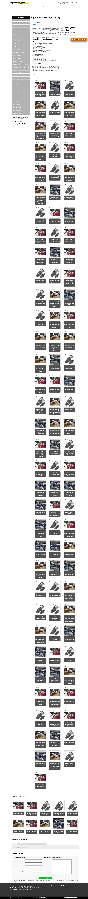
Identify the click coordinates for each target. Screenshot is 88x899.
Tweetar (34, 24)
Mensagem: (49, 860)
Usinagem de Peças (16, 104)
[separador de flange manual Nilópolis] (69, 504)
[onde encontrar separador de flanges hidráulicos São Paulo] (40, 380)
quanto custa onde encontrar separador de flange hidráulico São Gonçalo (69, 178)
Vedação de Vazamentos (17, 110)
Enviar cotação (45, 878)
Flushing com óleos (16, 37)
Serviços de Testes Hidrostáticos (19, 80)
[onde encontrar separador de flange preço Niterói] (55, 651)
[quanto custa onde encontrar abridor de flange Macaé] (69, 423)
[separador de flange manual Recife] (40, 273)
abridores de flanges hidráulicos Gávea (55, 573)
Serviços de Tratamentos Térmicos (19, 83)
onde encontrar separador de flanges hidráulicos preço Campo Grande (69, 534)
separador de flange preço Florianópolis (69, 764)
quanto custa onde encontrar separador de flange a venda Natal (40, 157)
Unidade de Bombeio (16, 101)
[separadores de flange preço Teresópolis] (55, 545)
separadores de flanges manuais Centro (55, 368)
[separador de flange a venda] (45, 806)
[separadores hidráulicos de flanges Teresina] (55, 671)
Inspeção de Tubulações (17, 49)
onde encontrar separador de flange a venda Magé (69, 241)
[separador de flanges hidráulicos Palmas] (69, 735)
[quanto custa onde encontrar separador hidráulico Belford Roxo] (69, 336)
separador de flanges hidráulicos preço (72, 832)
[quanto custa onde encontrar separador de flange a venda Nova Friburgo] (40, 735)
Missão (42, 7)
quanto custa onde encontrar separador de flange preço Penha (40, 369)
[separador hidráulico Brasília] (55, 524)
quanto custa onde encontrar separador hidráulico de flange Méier (69, 115)
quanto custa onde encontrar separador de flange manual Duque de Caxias (69, 619)
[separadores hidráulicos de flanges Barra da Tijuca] (40, 524)
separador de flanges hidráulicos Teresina (40, 594)
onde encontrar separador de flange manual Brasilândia (55, 724)
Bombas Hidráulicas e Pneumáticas (19, 25)
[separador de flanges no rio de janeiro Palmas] (69, 359)
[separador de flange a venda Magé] (69, 402)
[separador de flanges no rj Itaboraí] (55, 147)
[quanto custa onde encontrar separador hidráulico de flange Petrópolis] (69, 671)
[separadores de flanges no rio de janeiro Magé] (55, 252)
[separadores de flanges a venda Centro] (40, 671)
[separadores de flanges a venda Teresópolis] (55, 485)
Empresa (35, 7)
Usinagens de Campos (17, 107)
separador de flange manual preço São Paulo (55, 177)
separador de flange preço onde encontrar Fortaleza (55, 618)
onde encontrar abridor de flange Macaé (40, 474)
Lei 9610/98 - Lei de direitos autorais (24, 881)
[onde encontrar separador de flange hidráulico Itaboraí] (69, 126)
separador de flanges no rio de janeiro (59, 814)
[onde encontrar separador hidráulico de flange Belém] (69, 252)
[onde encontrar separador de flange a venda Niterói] (55, 212)
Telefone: (22, 866)
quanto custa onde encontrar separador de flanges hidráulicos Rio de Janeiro (55, 703)
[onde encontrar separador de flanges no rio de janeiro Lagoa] (69, 315)
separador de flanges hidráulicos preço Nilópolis (69, 94)
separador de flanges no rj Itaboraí (55, 155)
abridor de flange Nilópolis (55, 638)
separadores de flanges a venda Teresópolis (55, 494)
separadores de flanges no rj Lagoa (54, 198)
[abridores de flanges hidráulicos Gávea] (55, 565)
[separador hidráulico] (18, 806)
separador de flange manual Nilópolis (69, 513)
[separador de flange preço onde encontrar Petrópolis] (55, 126)
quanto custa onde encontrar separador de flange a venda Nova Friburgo (40, 744)
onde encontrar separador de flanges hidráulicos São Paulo (40, 390)
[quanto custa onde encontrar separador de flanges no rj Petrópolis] (55, 315)
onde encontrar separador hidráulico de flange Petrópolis (69, 156)
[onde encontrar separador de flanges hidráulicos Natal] (69, 465)
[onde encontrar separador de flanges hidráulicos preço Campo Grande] (69, 524)
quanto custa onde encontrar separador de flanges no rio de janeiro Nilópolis (40, 136)
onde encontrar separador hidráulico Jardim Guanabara (69, 701)
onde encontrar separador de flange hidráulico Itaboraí (69, 135)
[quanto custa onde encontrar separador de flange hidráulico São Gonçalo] (69, 168)
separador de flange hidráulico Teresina (40, 617)
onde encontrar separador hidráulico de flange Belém (69, 261)
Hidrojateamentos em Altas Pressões (20, 46)
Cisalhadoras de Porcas (17, 34)
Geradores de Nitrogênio (17, 40)
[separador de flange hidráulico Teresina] (40, 609)
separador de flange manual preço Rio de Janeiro (40, 303)
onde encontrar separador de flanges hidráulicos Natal (69, 474)
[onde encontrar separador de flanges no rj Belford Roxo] (40, 232)
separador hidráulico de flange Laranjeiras (55, 240)
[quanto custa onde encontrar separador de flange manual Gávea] (55, 294)
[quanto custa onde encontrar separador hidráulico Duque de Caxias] (55, 402)
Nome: (23, 860)
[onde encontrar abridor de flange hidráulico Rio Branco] (40, 692)
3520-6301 (63, 2)
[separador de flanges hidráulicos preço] (72, 823)
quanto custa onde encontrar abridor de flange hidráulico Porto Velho (55, 766)
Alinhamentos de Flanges (17, 20)
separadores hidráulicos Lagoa (55, 452)
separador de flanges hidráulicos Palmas (69, 743)
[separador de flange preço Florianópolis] (69, 756)
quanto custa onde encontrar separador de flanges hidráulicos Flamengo (55, 347)
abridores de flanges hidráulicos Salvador (69, 573)
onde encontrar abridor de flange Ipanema (69, 724)
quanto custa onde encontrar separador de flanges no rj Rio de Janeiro (40, 346)
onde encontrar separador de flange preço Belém (55, 389)
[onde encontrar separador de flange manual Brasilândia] (55, 715)
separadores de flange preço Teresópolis (54, 555)
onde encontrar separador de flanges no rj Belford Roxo (40, 241)
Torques (14, 98)
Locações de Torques (17, 58)
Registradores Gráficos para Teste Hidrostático (21, 68)
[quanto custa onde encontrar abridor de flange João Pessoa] (69, 545)
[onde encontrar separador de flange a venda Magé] (69, 232)
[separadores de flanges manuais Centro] (55, 359)
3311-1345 (63, 4)
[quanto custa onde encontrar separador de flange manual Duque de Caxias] (69, 609)
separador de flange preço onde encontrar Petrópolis (55, 135)
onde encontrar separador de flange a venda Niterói (55, 221)
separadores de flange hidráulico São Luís (69, 221)
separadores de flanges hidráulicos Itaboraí (40, 555)
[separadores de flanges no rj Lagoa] (55, 190)
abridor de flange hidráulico (45, 832)
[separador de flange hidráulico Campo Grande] (40, 402)
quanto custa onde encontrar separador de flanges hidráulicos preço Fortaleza (69, 597)
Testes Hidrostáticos (17, 92)
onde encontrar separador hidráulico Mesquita (40, 786)
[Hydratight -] (18, 3)
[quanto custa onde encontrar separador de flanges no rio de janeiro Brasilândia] (40, 105)
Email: (23, 863)
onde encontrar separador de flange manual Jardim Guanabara (40, 454)
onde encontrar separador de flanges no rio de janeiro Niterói (40, 261)
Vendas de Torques (16, 113)
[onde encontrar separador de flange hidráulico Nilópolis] (55, 504)
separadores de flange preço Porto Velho (69, 303)
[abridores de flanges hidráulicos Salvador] (69, 565)
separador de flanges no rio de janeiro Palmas (69, 368)
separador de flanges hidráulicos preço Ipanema (69, 453)
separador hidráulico (18, 813)
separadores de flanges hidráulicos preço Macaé (69, 639)
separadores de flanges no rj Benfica (55, 93)
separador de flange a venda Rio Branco (55, 113)
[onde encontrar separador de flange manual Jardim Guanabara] (40, 444)
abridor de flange (18, 831)
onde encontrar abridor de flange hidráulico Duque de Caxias (69, 283)
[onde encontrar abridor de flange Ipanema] (69, 715)
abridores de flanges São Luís (40, 513)
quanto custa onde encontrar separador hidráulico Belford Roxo (69, 346)
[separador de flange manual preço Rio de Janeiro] (40, 294)
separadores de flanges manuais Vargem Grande (40, 432)
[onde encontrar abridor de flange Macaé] (40, 465)
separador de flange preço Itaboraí (55, 281)
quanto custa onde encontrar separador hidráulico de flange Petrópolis (69, 681)
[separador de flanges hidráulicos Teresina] (40, 586)
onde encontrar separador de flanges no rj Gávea (40, 94)
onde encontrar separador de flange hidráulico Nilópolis (55, 514)
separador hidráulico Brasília (55, 532)
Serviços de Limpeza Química (18, 77)
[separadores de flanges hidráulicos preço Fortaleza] (55, 735)
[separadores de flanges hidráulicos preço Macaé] (69, 630)
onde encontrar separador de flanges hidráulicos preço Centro (40, 178)
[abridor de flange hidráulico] (45, 823)
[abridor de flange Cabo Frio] (69, 651)
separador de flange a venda (45, 814)
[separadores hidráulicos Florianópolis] (40, 651)
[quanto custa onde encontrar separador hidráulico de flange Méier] (69, 105)
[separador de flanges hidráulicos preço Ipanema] (69, 444)
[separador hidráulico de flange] (31, 823)
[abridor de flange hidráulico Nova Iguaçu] (40, 212)
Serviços (49, 7)
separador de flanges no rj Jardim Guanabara (40, 724)
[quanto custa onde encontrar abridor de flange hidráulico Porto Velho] (55, 756)
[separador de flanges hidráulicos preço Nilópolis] (69, 85)
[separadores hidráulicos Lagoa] (55, 444)
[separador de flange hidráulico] (58, 823)
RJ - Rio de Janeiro (24, 843)
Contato (57, 7)
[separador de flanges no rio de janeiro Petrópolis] (55, 465)
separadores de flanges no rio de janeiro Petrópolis (69, 389)
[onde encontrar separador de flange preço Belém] (55, 380)
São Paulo (44, 843)
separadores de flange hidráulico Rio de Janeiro (69, 494)
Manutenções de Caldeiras (18, 61)
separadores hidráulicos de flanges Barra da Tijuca (40, 534)
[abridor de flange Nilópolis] (55, 630)
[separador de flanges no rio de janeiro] (59, 806)
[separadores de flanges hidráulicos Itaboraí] (40, 545)
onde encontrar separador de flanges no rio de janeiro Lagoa (69, 325)
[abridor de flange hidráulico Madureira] (55, 586)
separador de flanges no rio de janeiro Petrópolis (55, 474)
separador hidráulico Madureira (40, 323)
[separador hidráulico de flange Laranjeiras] (55, 232)
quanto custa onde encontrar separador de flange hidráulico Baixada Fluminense (55, 433)
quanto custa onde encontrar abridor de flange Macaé (69, 432)
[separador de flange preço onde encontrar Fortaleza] (55, 609)
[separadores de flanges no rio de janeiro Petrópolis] (69, 380)
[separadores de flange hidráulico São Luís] (69, 212)
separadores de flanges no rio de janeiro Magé (55, 261)
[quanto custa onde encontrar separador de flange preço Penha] (40, 359)
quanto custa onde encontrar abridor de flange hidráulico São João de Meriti (40, 640)
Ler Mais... (34, 75)
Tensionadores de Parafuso (18, 86)
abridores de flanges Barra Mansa (40, 764)
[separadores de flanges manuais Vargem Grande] (40, 423)
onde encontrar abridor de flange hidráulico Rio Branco (40, 702)
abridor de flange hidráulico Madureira (55, 594)
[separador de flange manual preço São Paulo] (55, 168)
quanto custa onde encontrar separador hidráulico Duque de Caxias (55, 411)
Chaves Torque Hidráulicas (18, 31)
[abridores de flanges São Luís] (40, 504)
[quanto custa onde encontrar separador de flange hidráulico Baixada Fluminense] (55, 423)
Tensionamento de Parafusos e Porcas (20, 89)
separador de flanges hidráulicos (32, 814)
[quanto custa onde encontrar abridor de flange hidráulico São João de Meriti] (40, 630)
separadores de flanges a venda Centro (40, 680)
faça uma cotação (79, 39)
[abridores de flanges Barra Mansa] (40, 756)
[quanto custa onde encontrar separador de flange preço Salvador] (40, 565)
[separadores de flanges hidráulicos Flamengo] (40, 485)
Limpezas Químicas (16, 55)
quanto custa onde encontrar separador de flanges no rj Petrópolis (55, 325)
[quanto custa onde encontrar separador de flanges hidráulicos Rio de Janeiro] (55, 692)
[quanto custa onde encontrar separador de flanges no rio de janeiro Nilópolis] (40, 126)
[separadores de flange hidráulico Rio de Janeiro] (69, 485)
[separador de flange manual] (72, 806)
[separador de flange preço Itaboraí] (55, 273)
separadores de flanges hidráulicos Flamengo (40, 494)
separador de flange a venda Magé (69, 410)
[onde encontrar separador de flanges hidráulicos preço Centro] (40, 168)
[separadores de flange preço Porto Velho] (69, 294)
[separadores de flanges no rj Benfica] (55, 85)
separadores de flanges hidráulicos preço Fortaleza (54, 744)
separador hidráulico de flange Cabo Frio (69, 198)
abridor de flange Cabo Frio (69, 660)
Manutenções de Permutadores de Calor (20, 64)
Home (29, 7)
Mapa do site (74, 885)
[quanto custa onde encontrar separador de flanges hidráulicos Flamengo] (55, 336)
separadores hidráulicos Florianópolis (40, 661)
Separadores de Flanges (17, 72)
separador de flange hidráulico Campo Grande (40, 411)
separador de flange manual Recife (40, 281)
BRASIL (18, 843)
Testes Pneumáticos (16, 95)
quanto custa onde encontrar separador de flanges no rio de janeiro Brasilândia (40, 115)
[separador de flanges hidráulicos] (31, 806)
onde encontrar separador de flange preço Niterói (55, 661)
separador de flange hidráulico (58, 832)
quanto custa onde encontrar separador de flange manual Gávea (55, 304)
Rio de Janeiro (32, 843)
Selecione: (14, 843)
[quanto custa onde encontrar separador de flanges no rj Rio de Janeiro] (40, 336)
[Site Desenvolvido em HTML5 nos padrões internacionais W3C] (67, 897)
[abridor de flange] (18, 823)
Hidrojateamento (16, 43)
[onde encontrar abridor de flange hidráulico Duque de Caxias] (69, 273)
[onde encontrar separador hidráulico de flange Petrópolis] (69, 147)
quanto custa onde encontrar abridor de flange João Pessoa (69, 555)
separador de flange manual (72, 814)
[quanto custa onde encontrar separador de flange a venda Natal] (40, 147)
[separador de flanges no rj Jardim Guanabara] (40, 715)
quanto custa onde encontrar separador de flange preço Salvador (40, 575)
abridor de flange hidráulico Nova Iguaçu (40, 221)
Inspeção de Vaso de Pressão (18, 52)
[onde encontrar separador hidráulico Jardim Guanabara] (69, 692)
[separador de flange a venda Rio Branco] (55, 105)
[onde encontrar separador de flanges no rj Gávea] (40, 85)
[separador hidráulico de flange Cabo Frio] (69, 190)
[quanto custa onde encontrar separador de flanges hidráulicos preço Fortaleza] (69, 586)
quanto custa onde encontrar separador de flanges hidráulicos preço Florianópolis (40, 200)
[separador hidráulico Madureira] (40, 315)
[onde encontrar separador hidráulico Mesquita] (40, 777)
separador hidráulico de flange (32, 832)
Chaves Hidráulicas (16, 28)
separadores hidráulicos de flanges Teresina (55, 680)
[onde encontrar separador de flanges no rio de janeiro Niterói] (40, 252)
